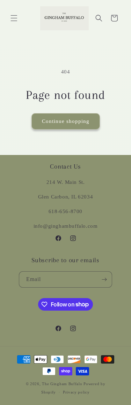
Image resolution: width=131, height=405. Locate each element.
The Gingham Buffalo (62, 384)
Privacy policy (76, 392)
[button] (14, 18)
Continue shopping (65, 121)
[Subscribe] (104, 279)
